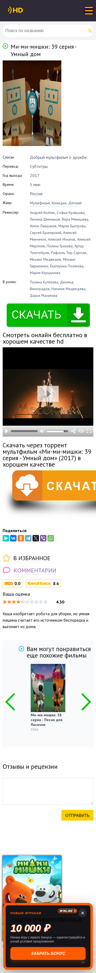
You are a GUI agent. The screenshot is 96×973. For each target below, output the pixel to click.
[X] (36, 538)
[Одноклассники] (21, 538)
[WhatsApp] (50, 538)
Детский (75, 203)
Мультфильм (40, 203)
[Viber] (43, 538)
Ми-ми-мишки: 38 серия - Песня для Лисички (46, 720)
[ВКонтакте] (13, 538)
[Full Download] (24, 10)
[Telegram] (28, 538)
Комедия (59, 203)
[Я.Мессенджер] (6, 538)
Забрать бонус (48, 953)
